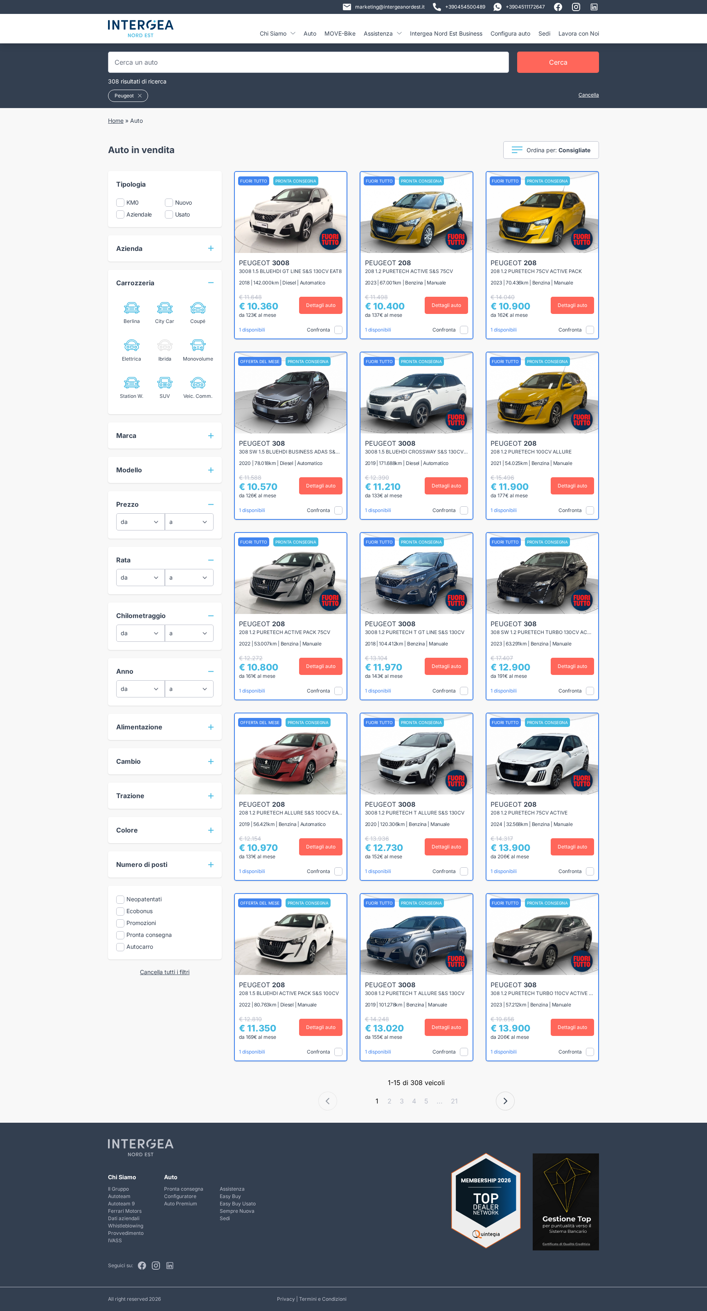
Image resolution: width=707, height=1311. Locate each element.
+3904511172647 (525, 7)
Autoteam (119, 1196)
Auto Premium (180, 1203)
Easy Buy (230, 1196)
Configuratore (180, 1196)
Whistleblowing (125, 1226)
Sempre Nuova (237, 1211)
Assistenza (232, 1189)
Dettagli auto (320, 305)
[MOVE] (140, 31)
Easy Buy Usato (238, 1203)
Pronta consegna (183, 1189)
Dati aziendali (124, 1218)
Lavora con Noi (578, 33)
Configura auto (510, 33)
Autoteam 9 (121, 1203)
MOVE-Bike (340, 33)
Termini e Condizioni (323, 1299)
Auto (310, 33)
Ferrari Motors (125, 1211)
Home (116, 120)
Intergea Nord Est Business (446, 33)
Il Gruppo (118, 1189)
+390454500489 (465, 7)
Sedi (544, 33)
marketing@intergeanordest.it (390, 7)
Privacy (286, 1299)
